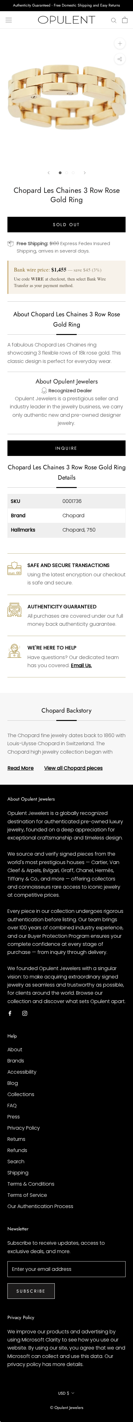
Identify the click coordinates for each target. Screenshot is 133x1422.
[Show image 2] (66, 172)
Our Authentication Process (40, 1206)
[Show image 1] (60, 172)
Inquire (66, 448)
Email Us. (81, 665)
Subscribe (31, 1291)
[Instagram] (24, 1013)
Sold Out (66, 224)
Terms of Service (27, 1195)
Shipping (17, 1172)
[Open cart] (124, 20)
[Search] (114, 19)
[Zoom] (119, 43)
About (14, 1049)
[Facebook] (9, 1013)
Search (15, 1161)
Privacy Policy (23, 1128)
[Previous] (48, 172)
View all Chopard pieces (73, 768)
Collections (20, 1094)
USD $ (63, 1393)
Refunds (17, 1150)
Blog (12, 1083)
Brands (15, 1060)
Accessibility (21, 1072)
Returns (16, 1139)
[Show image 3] (73, 172)
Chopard (73, 515)
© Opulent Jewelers (66, 1407)
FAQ (12, 1105)
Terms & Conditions (30, 1183)
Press (13, 1116)
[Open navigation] (9, 19)
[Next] (85, 172)
